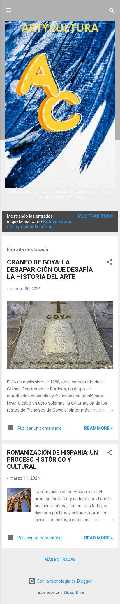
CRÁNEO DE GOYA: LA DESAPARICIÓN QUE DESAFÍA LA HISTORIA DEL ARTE (50, 270)
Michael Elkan (74, 593)
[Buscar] (111, 12)
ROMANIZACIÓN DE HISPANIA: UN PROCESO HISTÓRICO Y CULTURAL (52, 459)
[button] (109, 263)
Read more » (98, 428)
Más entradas (60, 559)
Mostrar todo (95, 216)
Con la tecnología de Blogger (64, 581)
